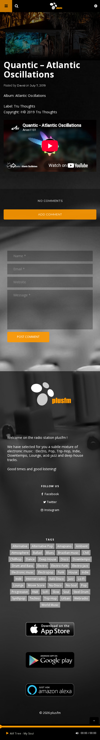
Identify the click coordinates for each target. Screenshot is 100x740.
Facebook (52, 494)
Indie (85, 572)
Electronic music (23, 572)
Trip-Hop (50, 598)
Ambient (82, 546)
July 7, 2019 (38, 85)
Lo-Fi (81, 579)
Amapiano (64, 546)
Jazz (71, 579)
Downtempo (81, 559)
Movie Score (36, 585)
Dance (30, 559)
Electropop (45, 572)
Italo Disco (56, 579)
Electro (42, 566)
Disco (64, 559)
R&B (35, 592)
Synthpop (18, 598)
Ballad (37, 553)
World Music (50, 605)
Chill (86, 553)
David (21, 85)
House (72, 572)
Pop (84, 585)
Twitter (52, 502)
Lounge (18, 585)
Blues (50, 553)
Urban (65, 598)
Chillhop (16, 559)
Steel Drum (81, 592)
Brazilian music (68, 553)
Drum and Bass (22, 566)
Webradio (81, 598)
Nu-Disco (55, 585)
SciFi (45, 592)
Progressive (20, 592)
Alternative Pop (42, 546)
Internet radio (35, 579)
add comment (50, 214)
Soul (66, 592)
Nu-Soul (71, 585)
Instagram (51, 510)
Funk (61, 572)
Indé (19, 579)
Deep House (47, 559)
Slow (56, 592)
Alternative (20, 546)
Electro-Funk (59, 566)
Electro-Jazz (80, 566)
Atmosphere (20, 553)
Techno (35, 598)
